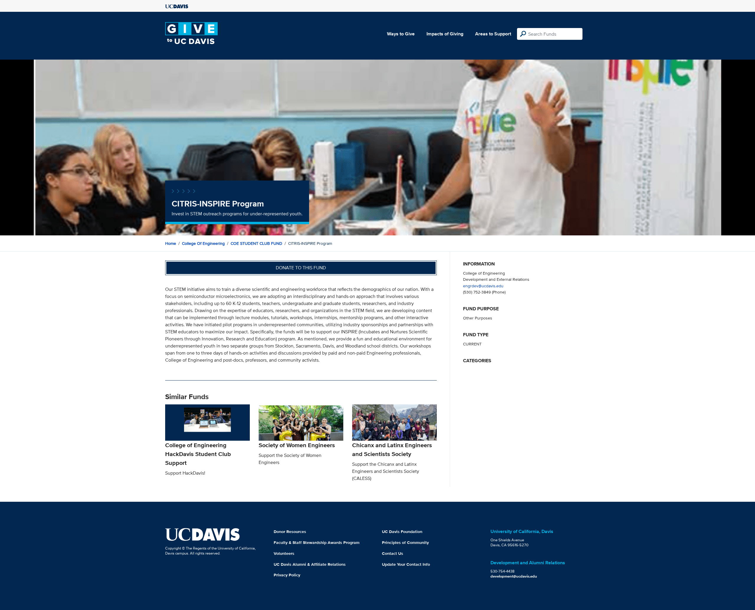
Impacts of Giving (444, 33)
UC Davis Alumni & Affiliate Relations (310, 564)
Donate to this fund (301, 267)
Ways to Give (401, 33)
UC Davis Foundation (402, 531)
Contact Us (392, 553)
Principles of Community (405, 542)
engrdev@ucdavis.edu (483, 286)
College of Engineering (203, 243)
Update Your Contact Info (406, 564)
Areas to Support (493, 33)
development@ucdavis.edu (513, 576)
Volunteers (284, 553)
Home (170, 243)
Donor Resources (290, 531)
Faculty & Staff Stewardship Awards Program (317, 542)
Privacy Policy (287, 575)
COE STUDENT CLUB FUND (256, 243)
